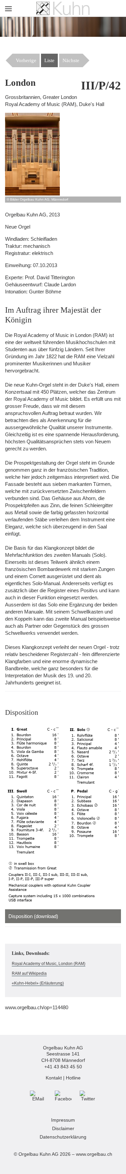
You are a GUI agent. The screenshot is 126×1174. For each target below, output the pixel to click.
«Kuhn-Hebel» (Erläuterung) (38, 983)
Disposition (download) (33, 916)
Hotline (73, 1077)
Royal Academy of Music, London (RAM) (48, 963)
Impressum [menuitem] (63, 1120)
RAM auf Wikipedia (29, 973)
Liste (49, 60)
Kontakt (54, 1077)
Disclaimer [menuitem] (63, 1128)
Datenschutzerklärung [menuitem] (63, 1137)
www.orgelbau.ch (94, 1154)
